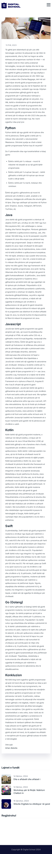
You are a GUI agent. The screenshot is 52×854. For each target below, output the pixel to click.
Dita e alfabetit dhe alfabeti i (27, 779)
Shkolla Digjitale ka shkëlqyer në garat (32, 804)
